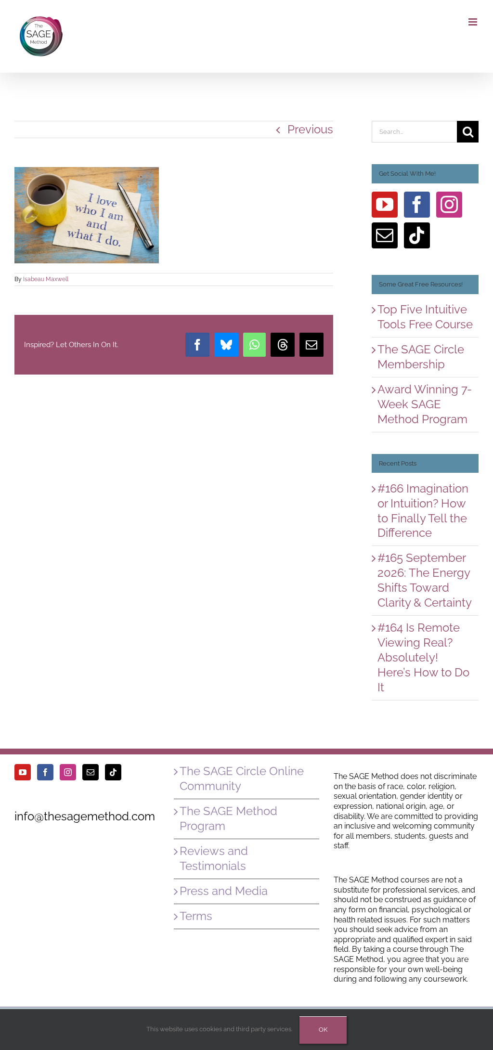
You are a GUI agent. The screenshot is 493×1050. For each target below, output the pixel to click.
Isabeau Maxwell (45, 279)
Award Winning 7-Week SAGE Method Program (424, 404)
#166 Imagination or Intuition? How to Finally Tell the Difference (422, 510)
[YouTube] (385, 205)
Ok (323, 1029)
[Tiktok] (417, 235)
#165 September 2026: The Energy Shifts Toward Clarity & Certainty (424, 580)
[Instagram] (449, 205)
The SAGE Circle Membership (420, 356)
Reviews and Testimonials (214, 858)
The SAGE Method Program (228, 818)
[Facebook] (417, 205)
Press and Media (224, 891)
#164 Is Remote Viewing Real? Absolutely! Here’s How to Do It (423, 657)
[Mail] (385, 235)
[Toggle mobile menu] (473, 22)
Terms (196, 916)
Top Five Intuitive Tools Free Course (425, 316)
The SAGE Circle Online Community (242, 778)
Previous (310, 129)
